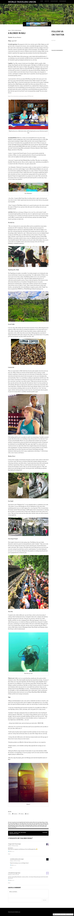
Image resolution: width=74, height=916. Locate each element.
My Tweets (53, 40)
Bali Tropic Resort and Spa (28, 822)
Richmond (45, 832)
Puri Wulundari (45, 824)
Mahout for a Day (19, 824)
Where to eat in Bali (25, 826)
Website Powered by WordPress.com (14, 911)
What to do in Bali (19, 826)
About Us (47, 1)
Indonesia (44, 823)
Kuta (47, 823)
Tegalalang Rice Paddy (28, 825)
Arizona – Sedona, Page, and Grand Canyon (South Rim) (17, 833)
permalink (14, 827)
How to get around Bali (35, 823)
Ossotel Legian (40, 824)
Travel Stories (54, 1)
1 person (13, 851)
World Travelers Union (22, 2)
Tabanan (23, 825)
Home (41, 1)
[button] (16, 256)
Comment (44, 900)
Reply (9, 853)
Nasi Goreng (29, 824)
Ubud (46, 825)
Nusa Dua (33, 824)
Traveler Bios (62, 1)
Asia (17, 822)
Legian (9, 824)
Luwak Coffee (13, 824)
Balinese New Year (36, 822)
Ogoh (36, 824)
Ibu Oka (41, 823)
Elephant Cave (17, 823)
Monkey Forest (24, 824)
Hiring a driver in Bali (27, 823)
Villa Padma (13, 826)
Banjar (40, 822)
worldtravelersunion (18, 30)
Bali (22, 822)
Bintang (43, 822)
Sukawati (19, 825)
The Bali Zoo (35, 825)
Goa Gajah (21, 823)
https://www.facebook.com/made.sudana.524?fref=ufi (20, 96)
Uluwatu (9, 826)
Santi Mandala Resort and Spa (13, 825)
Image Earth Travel (13, 844)
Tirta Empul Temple (41, 825)
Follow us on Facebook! (57, 50)
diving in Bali (12, 823)
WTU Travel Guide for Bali (41, 826)
